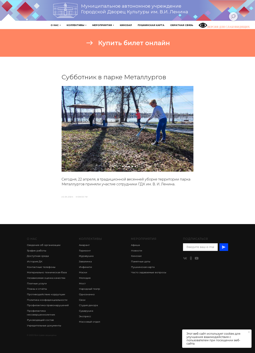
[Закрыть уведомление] (249, 332)
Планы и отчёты (37, 288)
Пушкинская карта (151, 25)
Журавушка (86, 255)
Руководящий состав (40, 320)
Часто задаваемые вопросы (148, 272)
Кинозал (126, 25)
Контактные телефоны (41, 267)
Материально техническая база (47, 272)
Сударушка (86, 310)
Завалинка (85, 261)
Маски (83, 272)
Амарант (84, 245)
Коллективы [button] (75, 25)
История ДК (34, 261)
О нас (32, 239)
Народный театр (89, 288)
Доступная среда (38, 255)
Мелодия (85, 277)
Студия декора (88, 305)
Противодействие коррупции (46, 294)
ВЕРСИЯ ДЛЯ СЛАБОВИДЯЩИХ (228, 26)
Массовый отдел (89, 321)
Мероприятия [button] (102, 25)
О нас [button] (55, 25)
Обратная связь (181, 25)
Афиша (135, 245)
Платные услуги (37, 283)
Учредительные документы (44, 325)
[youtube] (196, 258)
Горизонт (85, 250)
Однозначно (87, 294)
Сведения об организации (43, 245)
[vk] (185, 258)
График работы (36, 250)
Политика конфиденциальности (47, 299)
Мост (82, 283)
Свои (82, 299)
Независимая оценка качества (46, 277)
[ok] (191, 258)
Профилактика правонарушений (48, 305)
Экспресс (85, 316)
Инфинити (85, 267)
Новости (136, 250)
